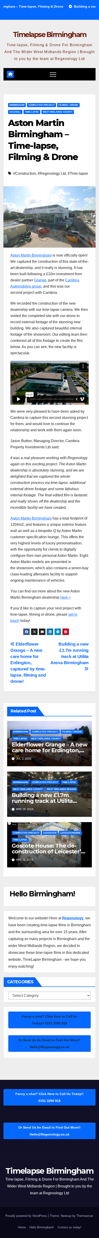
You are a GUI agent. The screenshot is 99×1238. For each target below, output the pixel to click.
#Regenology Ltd (52, 173)
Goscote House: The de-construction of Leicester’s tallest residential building (48, 851)
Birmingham (16, 105)
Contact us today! (69, 1227)
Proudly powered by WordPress (26, 1216)
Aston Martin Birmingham (31, 255)
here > (65, 597)
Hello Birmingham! (41, 1227)
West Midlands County (58, 112)
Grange (40, 280)
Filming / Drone (68, 105)
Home (22, 1227)
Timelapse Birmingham (49, 34)
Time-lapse (32, 112)
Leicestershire (70, 833)
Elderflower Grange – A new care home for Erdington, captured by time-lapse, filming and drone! (28, 663)
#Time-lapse (78, 173)
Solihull (15, 112)
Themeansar (84, 1216)
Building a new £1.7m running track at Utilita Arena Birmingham (69, 653)
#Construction (24, 173)
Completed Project (41, 105)
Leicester (49, 833)
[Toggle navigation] (53, 74)
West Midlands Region (61, 789)
